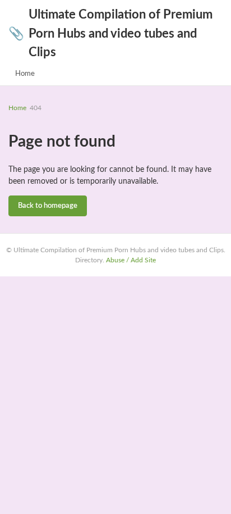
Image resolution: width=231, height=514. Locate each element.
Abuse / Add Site (131, 260)
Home (25, 74)
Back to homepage (47, 206)
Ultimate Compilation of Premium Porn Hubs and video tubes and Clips (110, 33)
